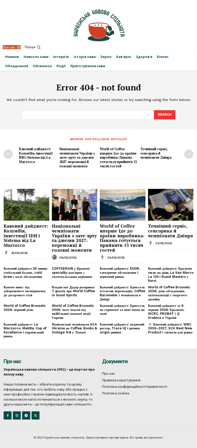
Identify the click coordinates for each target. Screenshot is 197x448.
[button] (33, 47)
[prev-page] (8, 154)
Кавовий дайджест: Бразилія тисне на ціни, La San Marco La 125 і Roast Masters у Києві (170, 274)
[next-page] (188, 154)
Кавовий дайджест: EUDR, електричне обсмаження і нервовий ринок (120, 272)
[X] (36, 415)
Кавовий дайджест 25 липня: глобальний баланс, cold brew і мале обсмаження (26, 272)
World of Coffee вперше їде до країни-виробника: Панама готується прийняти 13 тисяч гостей (118, 158)
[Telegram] (26, 415)
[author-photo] (7, 253)
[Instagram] (17, 415)
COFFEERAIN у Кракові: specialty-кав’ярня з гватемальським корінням (72, 272)
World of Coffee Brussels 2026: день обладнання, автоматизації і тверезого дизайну (169, 293)
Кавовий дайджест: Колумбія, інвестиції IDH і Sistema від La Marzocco (36, 155)
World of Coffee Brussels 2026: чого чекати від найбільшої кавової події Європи (73, 312)
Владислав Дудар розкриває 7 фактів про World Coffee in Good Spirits (73, 291)
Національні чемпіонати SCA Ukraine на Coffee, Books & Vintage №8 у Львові (74, 328)
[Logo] (99, 25)
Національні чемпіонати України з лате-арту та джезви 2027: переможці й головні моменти (77, 158)
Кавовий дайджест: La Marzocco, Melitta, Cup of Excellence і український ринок (25, 330)
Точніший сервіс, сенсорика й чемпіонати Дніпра (156, 153)
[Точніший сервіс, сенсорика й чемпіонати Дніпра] (171, 205)
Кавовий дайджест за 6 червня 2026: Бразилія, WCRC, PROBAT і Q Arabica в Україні (166, 312)
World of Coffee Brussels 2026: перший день (24, 308)
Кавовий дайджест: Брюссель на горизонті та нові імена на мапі (122, 309)
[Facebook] (8, 415)
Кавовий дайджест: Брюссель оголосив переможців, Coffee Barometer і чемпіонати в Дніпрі (122, 293)
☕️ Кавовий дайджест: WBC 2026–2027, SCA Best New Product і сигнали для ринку (170, 328)
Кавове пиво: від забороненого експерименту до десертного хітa (25, 291)
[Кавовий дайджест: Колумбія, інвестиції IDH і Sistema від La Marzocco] (26, 205)
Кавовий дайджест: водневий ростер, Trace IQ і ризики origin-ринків (122, 328)
